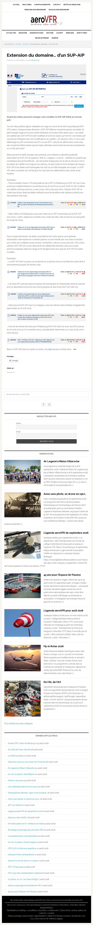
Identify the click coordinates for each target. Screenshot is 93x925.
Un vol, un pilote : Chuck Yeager (22, 842)
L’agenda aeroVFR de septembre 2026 (66, 532)
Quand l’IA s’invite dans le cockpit (22, 861)
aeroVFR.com (40, 900)
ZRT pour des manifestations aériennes (25, 873)
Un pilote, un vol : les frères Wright (23, 879)
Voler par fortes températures (21, 854)
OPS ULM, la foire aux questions (22, 848)
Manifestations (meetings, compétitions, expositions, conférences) (32, 910)
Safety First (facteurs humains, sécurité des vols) (66, 916)
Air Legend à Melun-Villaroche (61, 461)
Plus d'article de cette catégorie (18, 723)
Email (18, 432)
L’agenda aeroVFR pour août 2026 (63, 610)
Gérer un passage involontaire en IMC (24, 885)
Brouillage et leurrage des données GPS (25, 830)
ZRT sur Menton (15, 805)
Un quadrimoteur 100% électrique (22, 836)
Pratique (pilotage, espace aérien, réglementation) (27, 916)
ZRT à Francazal (15, 867)
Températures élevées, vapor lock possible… (27, 793)
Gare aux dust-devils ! (17, 817)
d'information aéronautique (23, 900)
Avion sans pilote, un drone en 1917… (65, 493)
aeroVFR (46, 20)
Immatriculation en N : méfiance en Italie (25, 824)
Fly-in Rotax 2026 (54, 646)
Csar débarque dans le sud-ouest (23, 786)
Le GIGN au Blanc (16, 756)
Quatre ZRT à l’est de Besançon (22, 743)
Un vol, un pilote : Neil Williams (21, 774)
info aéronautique (34, 905)
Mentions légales (56, 919)
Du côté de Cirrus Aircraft (19, 749)
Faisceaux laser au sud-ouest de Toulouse (26, 762)
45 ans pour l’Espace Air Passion (62, 574)
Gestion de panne (16, 780)
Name (18, 423)
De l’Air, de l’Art (52, 682)
